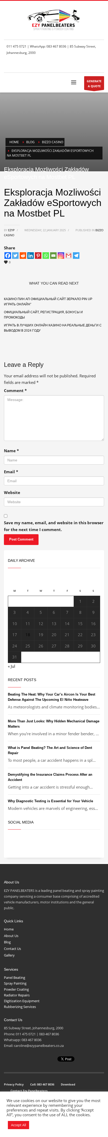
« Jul (11, 666)
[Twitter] (84, 65)
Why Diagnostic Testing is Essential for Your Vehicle (50, 801)
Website (12, 492)
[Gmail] (68, 255)
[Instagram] (61, 255)
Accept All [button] (18, 1125)
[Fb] (76, 65)
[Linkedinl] (92, 65)
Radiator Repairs (17, 995)
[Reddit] (23, 255)
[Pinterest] (38, 255)
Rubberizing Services (20, 1006)
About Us (11, 935)
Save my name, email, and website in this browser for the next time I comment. (54, 526)
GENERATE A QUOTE (94, 83)
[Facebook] (7, 255)
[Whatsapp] (45, 255)
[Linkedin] (30, 255)
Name (11, 450)
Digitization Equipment (22, 1001)
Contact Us (12, 948)
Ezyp (11, 230)
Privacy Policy (14, 1084)
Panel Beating (14, 977)
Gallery (9, 955)
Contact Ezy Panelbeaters (28, 1091)
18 (27, 634)
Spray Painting (15, 983)
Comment (15, 390)
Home (9, 929)
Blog (7, 942)
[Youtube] (100, 65)
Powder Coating (16, 989)
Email (11, 471)
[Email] (53, 255)
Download (68, 1084)
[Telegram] (76, 255)
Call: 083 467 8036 (42, 1084)
